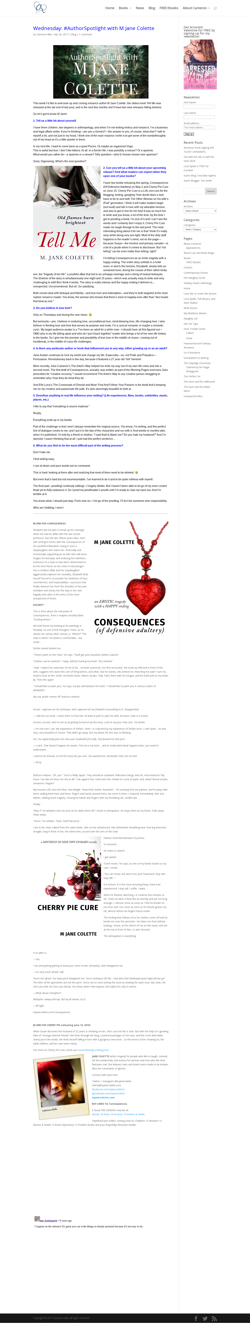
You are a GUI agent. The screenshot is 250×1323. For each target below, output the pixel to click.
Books (123, 8)
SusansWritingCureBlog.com (93, 1050)
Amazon (118, 1114)
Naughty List (191, 318)
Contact (188, 267)
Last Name (190, 113)
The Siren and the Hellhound (199, 381)
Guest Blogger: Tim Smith (198, 180)
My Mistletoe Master (195, 313)
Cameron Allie (44, 34)
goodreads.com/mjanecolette (108, 1093)
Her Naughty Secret (194, 277)
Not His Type (191, 323)
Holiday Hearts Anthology (198, 283)
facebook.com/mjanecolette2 (108, 1089)
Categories (190, 225)
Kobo (107, 1114)
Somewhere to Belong (196, 357)
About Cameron (195, 8)
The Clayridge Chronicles (197, 363)
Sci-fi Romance (192, 352)
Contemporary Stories (196, 272)
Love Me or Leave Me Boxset (200, 293)
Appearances (193, 247)
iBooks (96, 1114)
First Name (190, 102)
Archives (188, 206)
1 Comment (85, 34)
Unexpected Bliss (193, 396)
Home (109, 8)
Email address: (191, 123)
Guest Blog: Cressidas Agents (200, 175)
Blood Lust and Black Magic (199, 252)
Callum (190, 333)
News (140, 8)
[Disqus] (100, 1169)
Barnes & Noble (136, 1114)
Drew (189, 338)
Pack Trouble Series (194, 328)
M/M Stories (190, 308)
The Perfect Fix (192, 376)
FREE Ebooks (169, 8)
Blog (151, 8)
